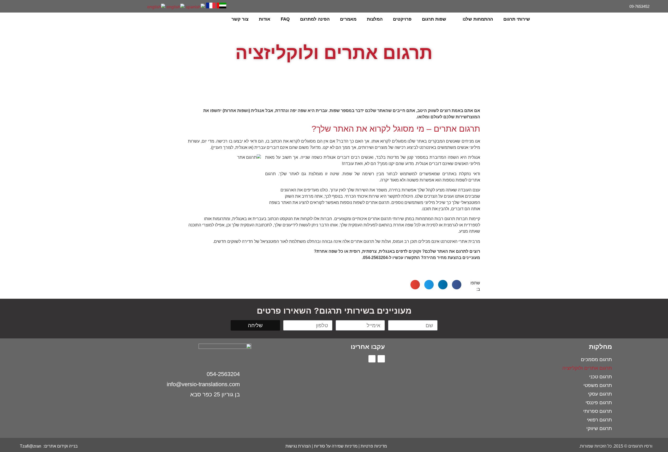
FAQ (285, 19)
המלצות (375, 19)
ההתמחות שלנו (478, 19)
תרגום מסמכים (596, 359)
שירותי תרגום (516, 19)
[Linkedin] (16, 6)
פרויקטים (402, 19)
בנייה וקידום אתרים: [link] (60, 446)
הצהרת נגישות (298, 446)
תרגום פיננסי (599, 402)
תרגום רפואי (599, 419)
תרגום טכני (600, 376)
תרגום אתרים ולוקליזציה (587, 368)
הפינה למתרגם (315, 19)
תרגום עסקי (600, 394)
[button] (18, 19)
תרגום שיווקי (599, 428)
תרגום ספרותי (597, 411)
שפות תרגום (434, 19)
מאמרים (348, 19)
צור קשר (239, 19)
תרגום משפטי (597, 385)
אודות (264, 19)
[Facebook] (24, 6)
